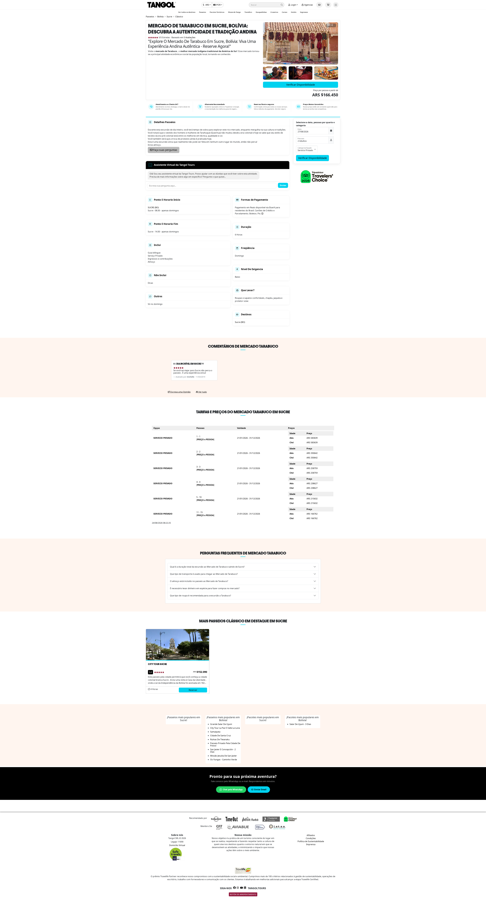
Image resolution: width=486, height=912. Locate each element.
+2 (331, 25)
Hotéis (293, 12)
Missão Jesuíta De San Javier (223, 755)
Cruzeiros (274, 12)
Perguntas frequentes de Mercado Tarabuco (243, 553)
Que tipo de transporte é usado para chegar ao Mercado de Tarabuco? (204, 574)
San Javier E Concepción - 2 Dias (223, 750)
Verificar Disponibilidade (300, 84)
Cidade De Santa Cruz (220, 735)
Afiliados (311, 835)
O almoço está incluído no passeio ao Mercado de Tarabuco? (199, 581)
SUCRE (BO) (153, 207)
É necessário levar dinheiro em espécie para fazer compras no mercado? (204, 588)
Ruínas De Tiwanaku (220, 739)
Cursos (284, 12)
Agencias (308, 4)
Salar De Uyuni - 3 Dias (300, 724)
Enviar (283, 185)
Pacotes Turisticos (217, 12)
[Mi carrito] (328, 5)
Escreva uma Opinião (180, 392)
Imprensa (310, 844)
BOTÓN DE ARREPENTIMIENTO (243, 894)
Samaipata (215, 731)
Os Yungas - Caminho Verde (223, 759)
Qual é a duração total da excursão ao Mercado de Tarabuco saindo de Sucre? (207, 566)
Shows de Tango (234, 12)
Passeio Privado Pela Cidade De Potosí (225, 744)
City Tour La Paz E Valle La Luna (225, 728)
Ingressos (304, 12)
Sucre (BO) (240, 322)
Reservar (193, 690)
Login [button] (293, 4)
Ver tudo (202, 392)
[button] (266, 4)
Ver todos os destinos (186, 12)
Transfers (248, 12)
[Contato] (319, 5)
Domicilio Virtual (177, 845)
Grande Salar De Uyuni (221, 724)
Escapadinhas (261, 12)
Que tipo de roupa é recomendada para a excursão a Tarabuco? (200, 595)
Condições (311, 838)
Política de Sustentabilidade (311, 841)
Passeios (202, 12)
